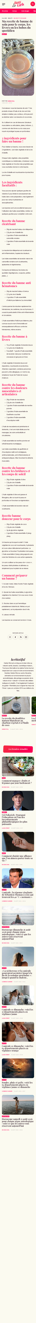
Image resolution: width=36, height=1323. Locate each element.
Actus (14, 11)
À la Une (5, 11)
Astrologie (25, 11)
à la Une (4, 18)
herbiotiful (11, 101)
